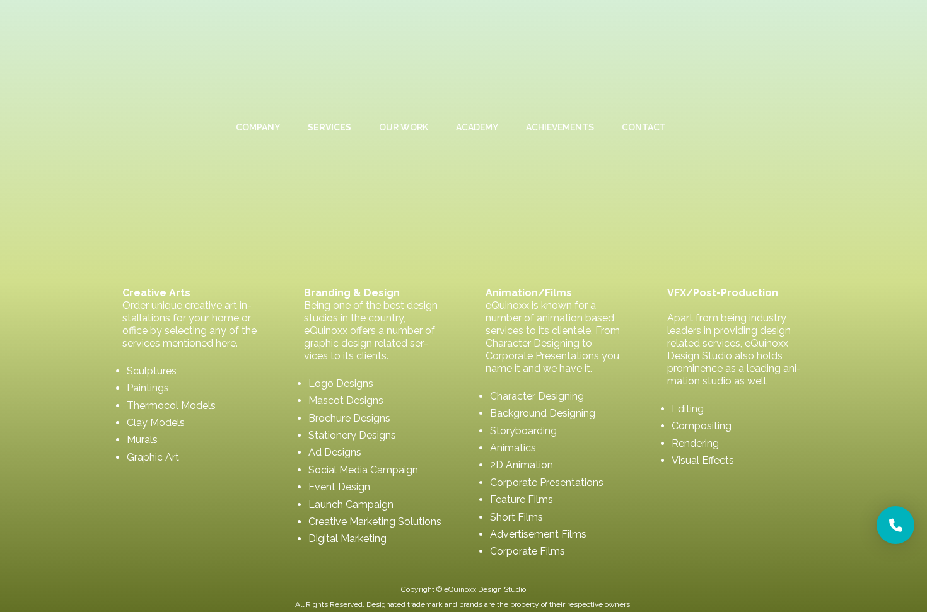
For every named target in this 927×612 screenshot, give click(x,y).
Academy (477, 127)
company (258, 127)
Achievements (560, 127)
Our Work (403, 127)
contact (644, 127)
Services (329, 127)
